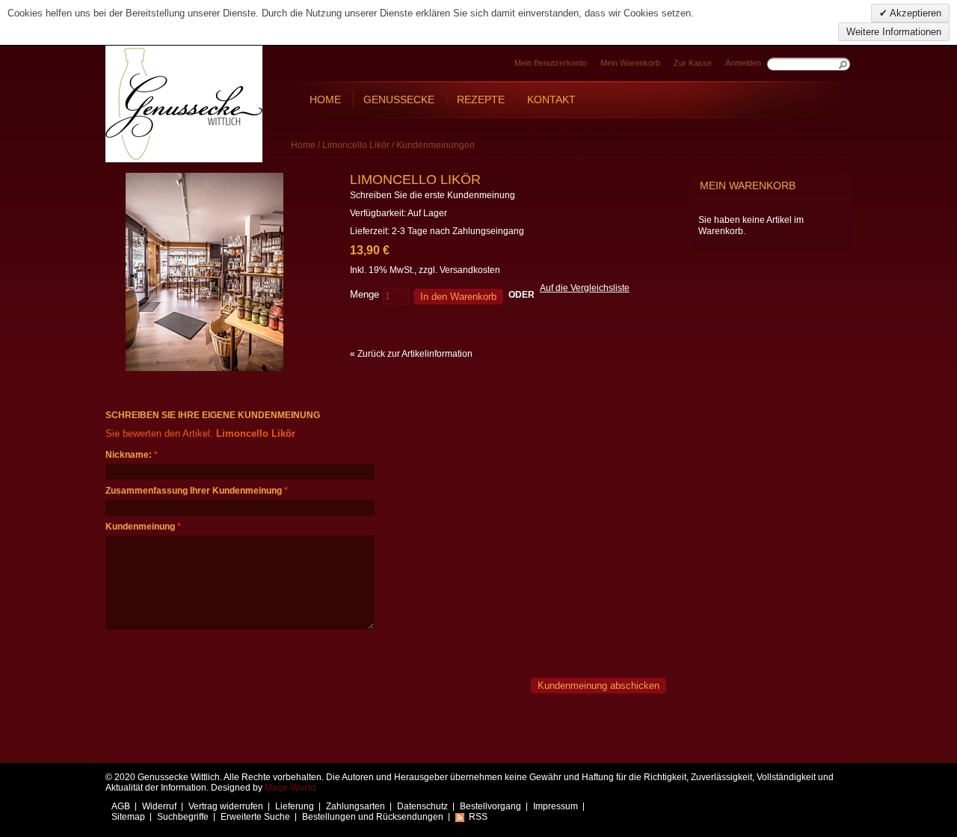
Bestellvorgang (490, 806)
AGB (120, 806)
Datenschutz (422, 806)
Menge (364, 294)
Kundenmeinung (140, 526)
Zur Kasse (693, 62)
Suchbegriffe (183, 817)
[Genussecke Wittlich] (183, 104)
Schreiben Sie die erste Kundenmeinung (432, 195)
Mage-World (290, 787)
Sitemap (128, 817)
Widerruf (159, 806)
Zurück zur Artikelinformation (411, 354)
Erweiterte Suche (255, 817)
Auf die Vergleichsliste (585, 288)
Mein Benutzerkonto (550, 62)
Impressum (555, 806)
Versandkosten (470, 270)
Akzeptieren (914, 13)
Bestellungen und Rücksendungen (372, 817)
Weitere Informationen (893, 31)
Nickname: (128, 455)
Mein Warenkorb (630, 62)
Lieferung (294, 806)
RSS (478, 817)
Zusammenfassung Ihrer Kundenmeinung (193, 490)
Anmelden (743, 62)
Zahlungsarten (355, 806)
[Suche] (844, 63)
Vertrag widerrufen (225, 806)
